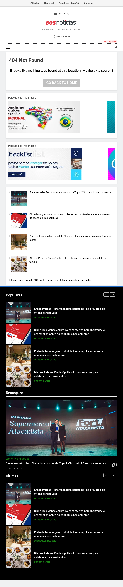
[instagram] (60, 14)
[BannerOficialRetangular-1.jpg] (48, 179)
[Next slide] (112, 294)
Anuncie (88, 3)
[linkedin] (64, 14)
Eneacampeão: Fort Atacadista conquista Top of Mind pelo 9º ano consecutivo (71, 192)
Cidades (34, 3)
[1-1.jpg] (48, 132)
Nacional (49, 3)
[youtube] (55, 14)
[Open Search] (116, 47)
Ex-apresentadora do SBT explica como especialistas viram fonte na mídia (51, 280)
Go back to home (61, 83)
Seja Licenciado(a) (69, 3)
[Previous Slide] (106, 294)
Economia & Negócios (45, 317)
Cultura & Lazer (42, 381)
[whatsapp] (68, 14)
